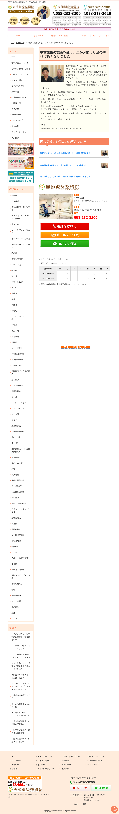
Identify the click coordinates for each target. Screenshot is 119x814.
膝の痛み (15, 607)
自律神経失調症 (18, 431)
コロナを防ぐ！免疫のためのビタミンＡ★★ (21, 655)
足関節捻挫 (16, 529)
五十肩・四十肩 (18, 570)
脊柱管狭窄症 (17, 584)
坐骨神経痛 (16, 596)
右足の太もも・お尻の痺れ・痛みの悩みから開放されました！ (66, 176)
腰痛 (13, 613)
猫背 (13, 590)
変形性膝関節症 (18, 535)
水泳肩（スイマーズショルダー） (21, 217)
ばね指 (14, 552)
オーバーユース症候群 (21, 239)
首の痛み (15, 498)
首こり (14, 276)
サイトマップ (17, 120)
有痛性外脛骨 (17, 360)
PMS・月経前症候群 (20, 558)
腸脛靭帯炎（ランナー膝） (21, 246)
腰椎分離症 (16, 541)
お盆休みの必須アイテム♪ (21, 696)
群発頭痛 (15, 337)
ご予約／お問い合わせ (21, 69)
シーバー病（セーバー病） (21, 317)
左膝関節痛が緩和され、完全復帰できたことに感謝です (63, 165)
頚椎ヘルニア (17, 282)
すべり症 (15, 443)
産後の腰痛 (16, 518)
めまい (14, 288)
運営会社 (15, 126)
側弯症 (14, 270)
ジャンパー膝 (17, 385)
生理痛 (14, 564)
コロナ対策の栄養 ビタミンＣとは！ (21, 647)
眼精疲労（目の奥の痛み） (21, 372)
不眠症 (14, 253)
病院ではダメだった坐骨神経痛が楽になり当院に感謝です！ (65, 153)
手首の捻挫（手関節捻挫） (21, 208)
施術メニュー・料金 (59, 36)
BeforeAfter (16, 115)
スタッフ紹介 (80, 36)
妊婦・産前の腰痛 (19, 503)
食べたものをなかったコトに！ (21, 705)
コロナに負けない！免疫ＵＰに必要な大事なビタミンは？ (21, 666)
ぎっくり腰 (16, 601)
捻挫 (13, 299)
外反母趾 (15, 201)
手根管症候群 (17, 259)
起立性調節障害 (18, 492)
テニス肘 (15, 414)
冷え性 (14, 524)
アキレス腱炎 (17, 365)
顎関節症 (15, 547)
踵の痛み (15, 380)
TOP (18, 36)
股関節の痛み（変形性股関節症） (21, 450)
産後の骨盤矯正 (18, 480)
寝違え (14, 420)
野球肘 (14, 311)
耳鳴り (14, 293)
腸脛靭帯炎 (16, 391)
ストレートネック (19, 403)
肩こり (14, 618)
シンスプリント (18, 408)
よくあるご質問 (18, 86)
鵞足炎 (14, 397)
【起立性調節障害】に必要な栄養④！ (21, 722)
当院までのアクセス (101, 36)
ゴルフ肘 (15, 331)
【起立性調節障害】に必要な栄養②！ (21, 740)
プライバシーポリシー (21, 132)
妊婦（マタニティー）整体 (21, 510)
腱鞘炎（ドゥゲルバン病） (21, 576)
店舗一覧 (15, 92)
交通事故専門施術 (19, 97)
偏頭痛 (14, 195)
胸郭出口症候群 (18, 354)
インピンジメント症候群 (21, 231)
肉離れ (14, 305)
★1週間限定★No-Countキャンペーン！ (21, 714)
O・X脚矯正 (17, 486)
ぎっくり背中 (17, 348)
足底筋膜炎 (16, 426)
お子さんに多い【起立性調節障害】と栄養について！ (21, 637)
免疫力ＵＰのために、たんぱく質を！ (21, 676)
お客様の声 (38, 36)
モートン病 (16, 265)
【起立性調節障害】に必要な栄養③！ (21, 731)
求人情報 (15, 138)
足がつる (15, 224)
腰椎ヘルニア (17, 463)
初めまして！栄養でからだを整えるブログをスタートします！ (21, 686)
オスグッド (16, 457)
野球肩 (14, 325)
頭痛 (13, 469)
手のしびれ (16, 437)
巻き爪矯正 (16, 109)
